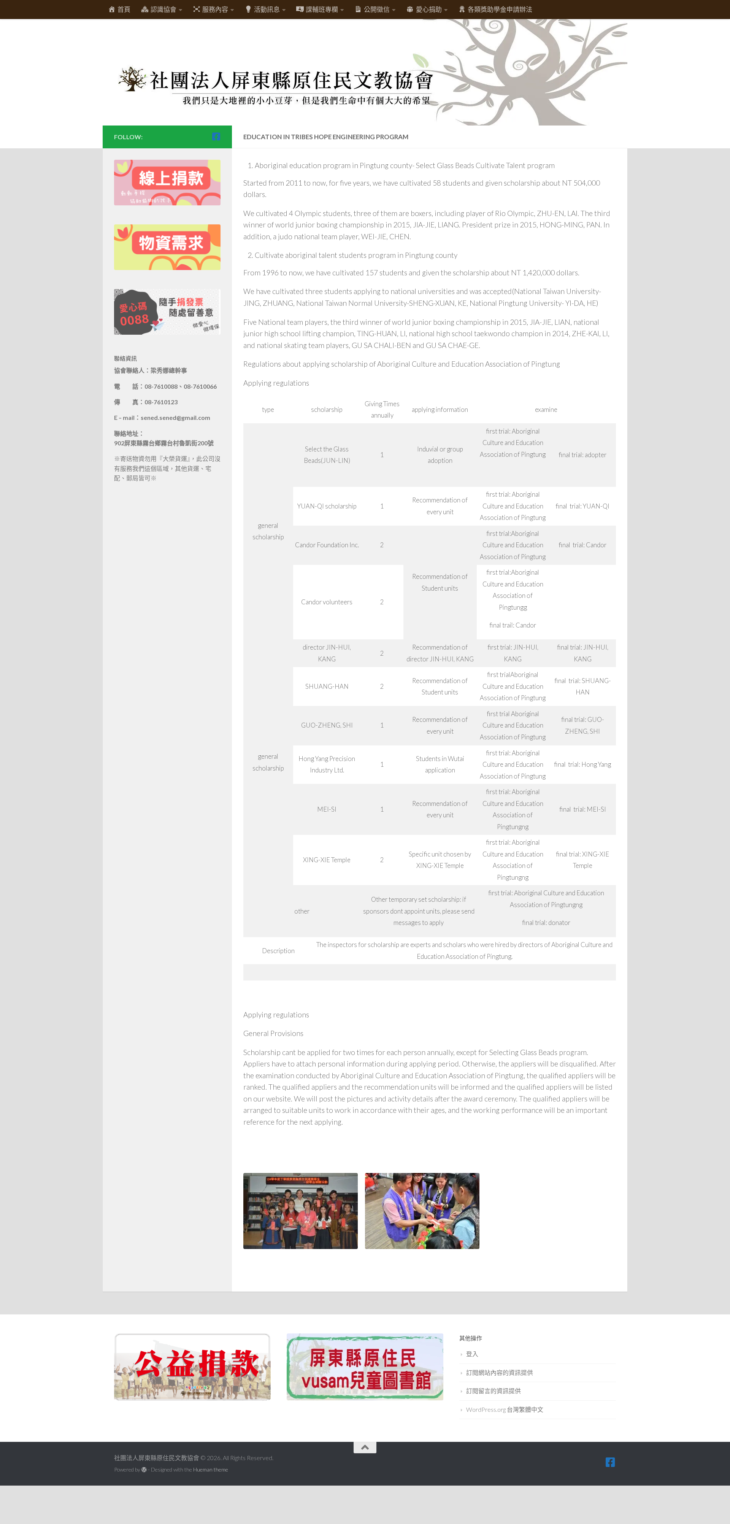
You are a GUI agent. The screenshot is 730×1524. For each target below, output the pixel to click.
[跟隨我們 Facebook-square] (216, 136)
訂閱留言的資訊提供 (493, 1390)
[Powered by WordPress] (144, 1469)
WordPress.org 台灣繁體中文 (504, 1409)
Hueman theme (210, 1469)
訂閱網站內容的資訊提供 (499, 1372)
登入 (472, 1353)
